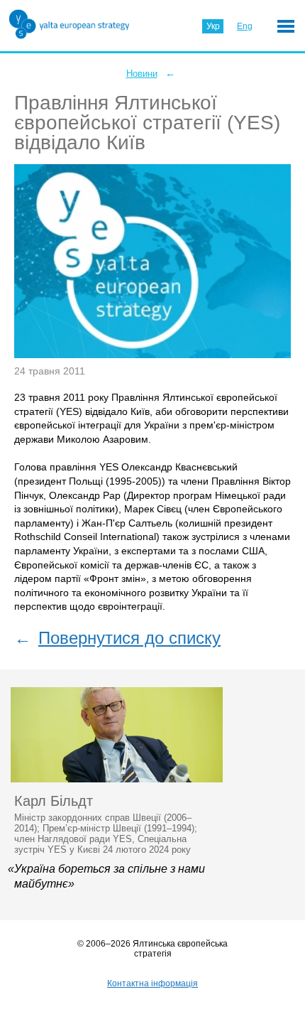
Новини (141, 73)
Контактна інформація (152, 983)
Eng (245, 26)
